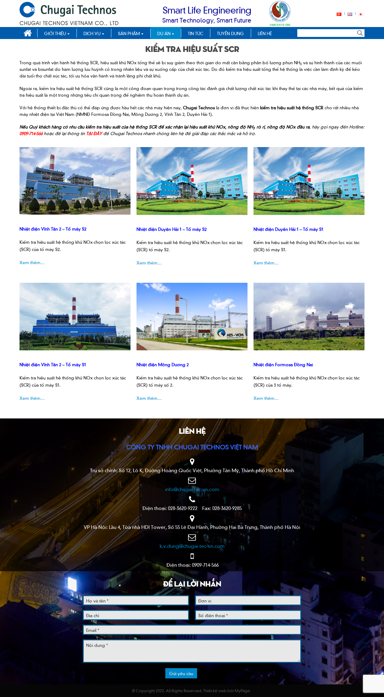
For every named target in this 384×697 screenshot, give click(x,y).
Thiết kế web (214, 690)
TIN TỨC (195, 33)
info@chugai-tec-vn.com (192, 489)
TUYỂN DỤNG (230, 33)
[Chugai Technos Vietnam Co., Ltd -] (69, 13)
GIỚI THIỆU (55, 33)
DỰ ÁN (163, 33)
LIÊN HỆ (265, 33)
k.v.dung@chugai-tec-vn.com (192, 545)
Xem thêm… (32, 262)
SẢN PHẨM (129, 33)
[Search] (360, 33)
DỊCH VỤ (91, 33)
